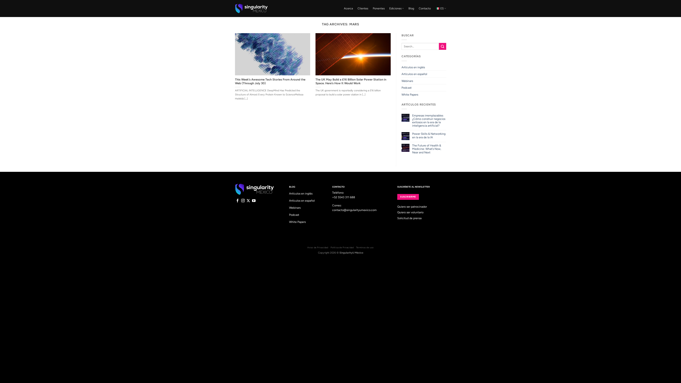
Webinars (407, 81)
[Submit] (442, 46)
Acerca (348, 8)
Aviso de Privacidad (317, 247)
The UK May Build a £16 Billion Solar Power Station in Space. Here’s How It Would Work (350, 81)
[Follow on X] (248, 201)
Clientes (363, 8)
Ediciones (395, 8)
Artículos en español (414, 74)
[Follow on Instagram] (243, 201)
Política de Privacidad (342, 247)
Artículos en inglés (413, 67)
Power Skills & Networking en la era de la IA (428, 135)
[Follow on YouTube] (254, 201)
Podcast (407, 88)
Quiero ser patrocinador (412, 206)
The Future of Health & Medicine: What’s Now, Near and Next (426, 149)
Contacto (425, 8)
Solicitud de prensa (409, 218)
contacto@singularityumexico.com (354, 210)
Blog (411, 8)
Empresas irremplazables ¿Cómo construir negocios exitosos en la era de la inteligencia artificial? (428, 120)
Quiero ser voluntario (410, 212)
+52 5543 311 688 (343, 197)
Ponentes (379, 8)
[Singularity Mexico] (251, 8)
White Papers (410, 94)
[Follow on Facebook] (237, 201)
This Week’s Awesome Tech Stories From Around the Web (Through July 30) (270, 81)
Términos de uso (365, 247)
